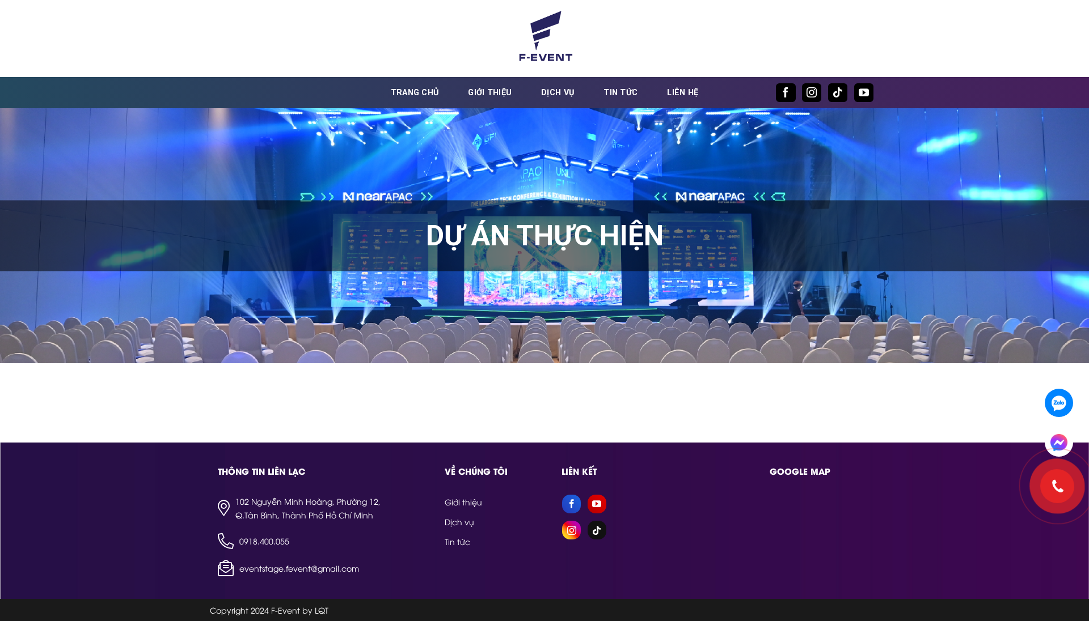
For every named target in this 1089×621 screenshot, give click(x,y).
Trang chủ (415, 92)
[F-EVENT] (544, 38)
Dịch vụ (557, 92)
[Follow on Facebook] (785, 92)
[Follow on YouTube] (863, 92)
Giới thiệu (490, 92)
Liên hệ (682, 92)
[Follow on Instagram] (811, 92)
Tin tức (620, 92)
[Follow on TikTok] (837, 92)
